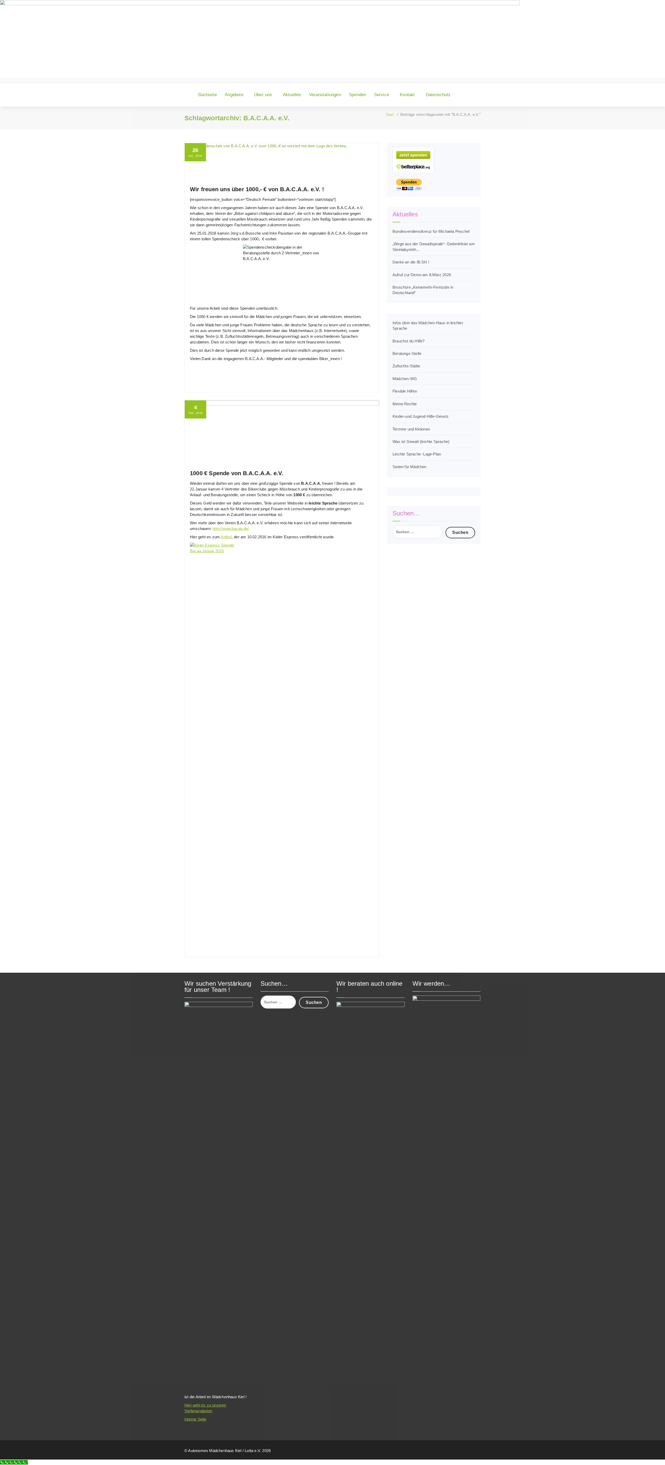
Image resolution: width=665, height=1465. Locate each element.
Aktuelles (292, 94)
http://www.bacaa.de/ (230, 528)
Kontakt (407, 94)
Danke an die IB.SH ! (411, 262)
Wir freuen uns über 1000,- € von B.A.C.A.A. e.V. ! (257, 189)
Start (389, 114)
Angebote (234, 94)
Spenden (357, 94)
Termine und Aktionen (411, 429)
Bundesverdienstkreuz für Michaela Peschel (431, 231)
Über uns (263, 94)
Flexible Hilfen (405, 391)
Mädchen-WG (405, 378)
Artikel (226, 537)
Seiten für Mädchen (410, 467)
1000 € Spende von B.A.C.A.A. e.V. (236, 473)
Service (381, 94)
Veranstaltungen (325, 94)
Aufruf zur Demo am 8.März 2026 (422, 275)
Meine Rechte (405, 404)
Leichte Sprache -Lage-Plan (417, 454)
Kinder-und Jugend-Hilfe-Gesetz (421, 416)
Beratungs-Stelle (407, 353)
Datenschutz (438, 94)
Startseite (207, 94)
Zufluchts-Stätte (406, 366)
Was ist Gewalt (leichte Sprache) (421, 441)
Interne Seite (195, 1419)
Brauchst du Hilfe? (409, 341)
